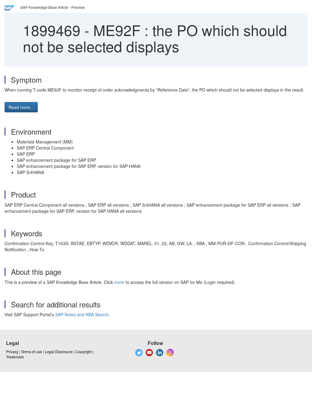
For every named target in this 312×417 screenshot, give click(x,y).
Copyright (84, 351)
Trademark (15, 356)
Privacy (12, 351)
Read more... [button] (21, 107)
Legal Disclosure (59, 351)
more (119, 282)
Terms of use (31, 351)
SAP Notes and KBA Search (82, 314)
